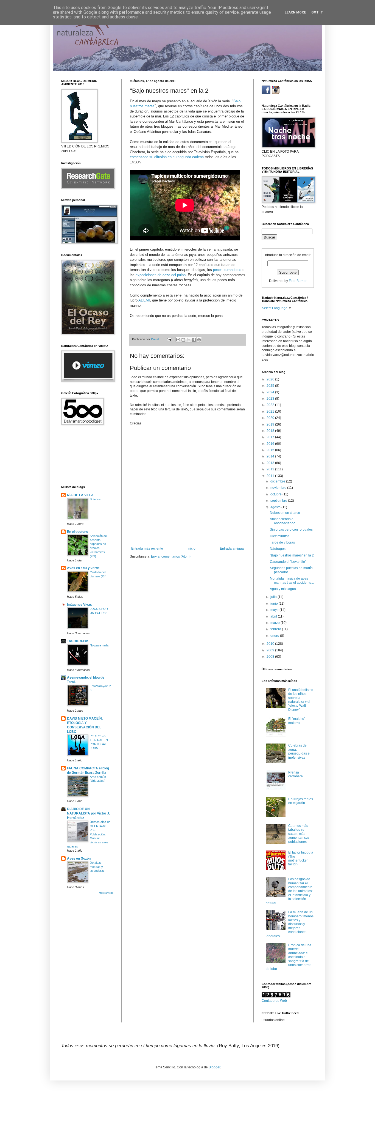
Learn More (295, 12)
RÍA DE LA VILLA (80, 495)
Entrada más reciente (147, 548)
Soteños (95, 499)
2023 (271, 399)
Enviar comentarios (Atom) (171, 556)
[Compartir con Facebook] (194, 339)
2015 (271, 450)
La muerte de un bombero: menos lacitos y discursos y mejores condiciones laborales (290, 924)
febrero (276, 629)
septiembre (279, 501)
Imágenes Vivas (79, 605)
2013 (271, 463)
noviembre (278, 488)
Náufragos (278, 549)
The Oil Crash (77, 641)
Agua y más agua (283, 589)
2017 (271, 437)
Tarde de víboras (282, 542)
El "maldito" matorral (296, 721)
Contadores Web (274, 1001)
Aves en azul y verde (83, 568)
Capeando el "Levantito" (288, 562)
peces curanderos (227, 270)
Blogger (214, 1067)
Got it (317, 12)
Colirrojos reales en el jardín (300, 801)
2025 (271, 386)
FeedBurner (298, 281)
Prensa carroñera (295, 774)
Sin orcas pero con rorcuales (291, 529)
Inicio (191, 548)
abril (274, 616)
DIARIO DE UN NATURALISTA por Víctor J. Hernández (88, 813)
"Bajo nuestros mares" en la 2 (292, 555)
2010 (271, 644)
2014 (271, 456)
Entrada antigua (232, 548)
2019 (271, 424)
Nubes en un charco (285, 513)
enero (275, 636)
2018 (271, 431)
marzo (275, 623)
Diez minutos (279, 536)
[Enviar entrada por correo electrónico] (169, 339)
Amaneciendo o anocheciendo (282, 521)
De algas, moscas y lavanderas (97, 867)
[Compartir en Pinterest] (199, 339)
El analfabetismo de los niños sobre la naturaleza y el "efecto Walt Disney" (300, 700)
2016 (271, 444)
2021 (271, 411)
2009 (271, 650)
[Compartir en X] (188, 339)
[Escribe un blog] (183, 339)
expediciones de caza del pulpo (161, 275)
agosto (275, 507)
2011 (271, 476)
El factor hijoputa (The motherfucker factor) (300, 858)
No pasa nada (99, 645)
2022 (271, 405)
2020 (271, 418)
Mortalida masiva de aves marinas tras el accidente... (292, 580)
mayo (274, 610)
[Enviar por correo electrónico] (178, 339)
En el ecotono (77, 532)
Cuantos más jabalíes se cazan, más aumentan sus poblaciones (298, 834)
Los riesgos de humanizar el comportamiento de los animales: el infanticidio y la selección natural (289, 891)
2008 (271, 657)
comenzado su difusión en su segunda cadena (167, 157)
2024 (271, 392)
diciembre (278, 481)
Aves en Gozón (79, 858)
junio (274, 603)
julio (274, 597)
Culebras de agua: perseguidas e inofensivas (299, 751)
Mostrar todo (106, 893)
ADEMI (144, 300)
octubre (276, 494)
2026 (271, 379)
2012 (271, 469)
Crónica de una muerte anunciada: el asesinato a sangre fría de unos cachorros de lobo (288, 957)
